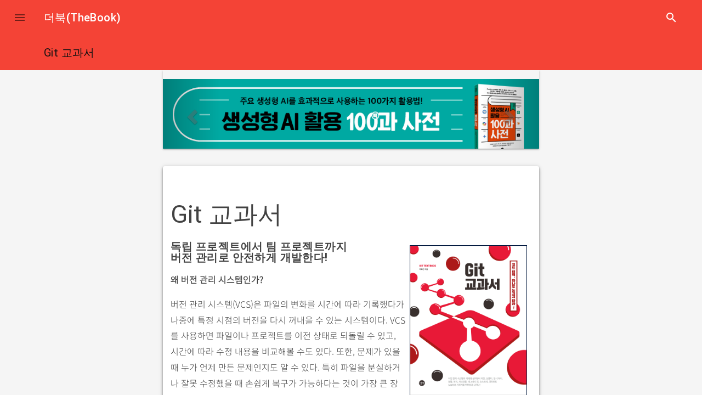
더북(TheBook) (82, 17)
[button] (20, 17)
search (671, 17)
